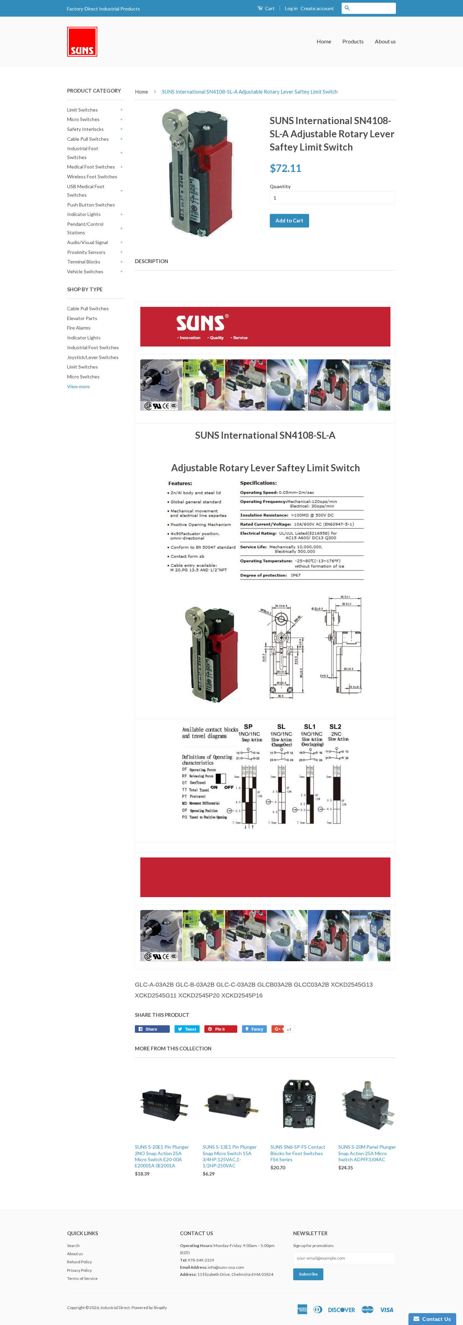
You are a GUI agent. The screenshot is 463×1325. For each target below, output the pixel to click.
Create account (317, 8)
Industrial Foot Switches (82, 152)
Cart (269, 8)
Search (73, 1245)
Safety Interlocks (85, 129)
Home (324, 41)
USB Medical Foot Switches (85, 190)
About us (385, 41)
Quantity (280, 186)
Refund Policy (79, 1261)
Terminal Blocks (83, 261)
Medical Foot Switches (91, 167)
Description (151, 261)
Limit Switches (82, 110)
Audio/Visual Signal (87, 242)
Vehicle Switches (85, 271)
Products (353, 41)
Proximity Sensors (86, 252)
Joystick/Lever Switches (93, 357)
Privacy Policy (79, 1270)
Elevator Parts (82, 318)
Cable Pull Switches (88, 139)
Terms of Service (82, 1278)
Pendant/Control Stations (85, 228)
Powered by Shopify (149, 1307)
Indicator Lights (84, 214)
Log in (291, 8)
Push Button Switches (91, 204)
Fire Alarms (78, 328)
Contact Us (435, 1319)
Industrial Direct (115, 1307)
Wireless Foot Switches (92, 176)
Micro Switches (83, 119)
